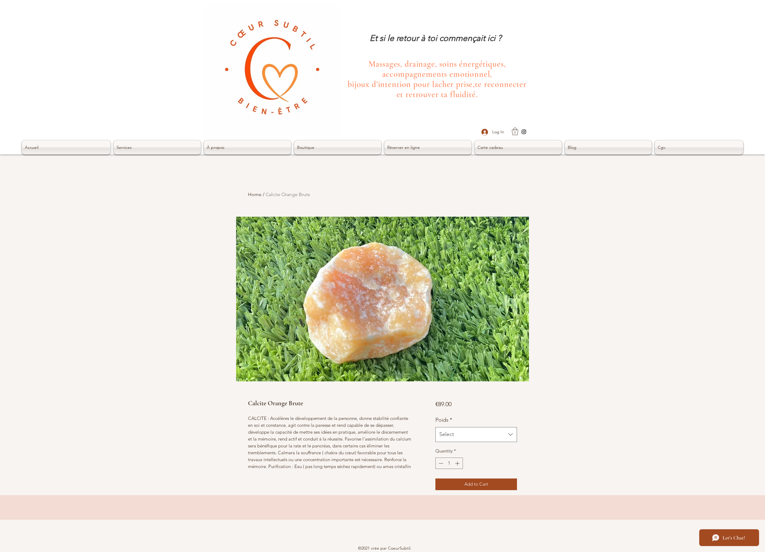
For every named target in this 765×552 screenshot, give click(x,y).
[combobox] (476, 434)
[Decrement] (440, 463)
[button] (515, 131)
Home (254, 194)
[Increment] (458, 463)
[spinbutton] (449, 463)
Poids (443, 420)
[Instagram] (524, 132)
